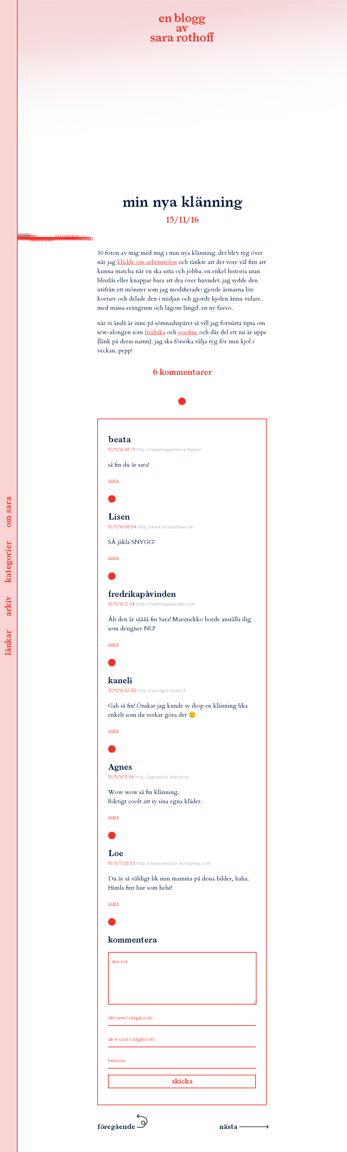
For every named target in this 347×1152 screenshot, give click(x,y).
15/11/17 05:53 (122, 863)
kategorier (8, 562)
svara (113, 480)
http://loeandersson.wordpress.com (173, 863)
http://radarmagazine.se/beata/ (169, 449)
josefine (188, 332)
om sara (8, 512)
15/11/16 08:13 (122, 449)
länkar (8, 642)
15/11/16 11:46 (121, 777)
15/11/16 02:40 (122, 690)
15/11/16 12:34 (122, 604)
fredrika (155, 332)
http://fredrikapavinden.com (165, 604)
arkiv (8, 606)
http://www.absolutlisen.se (165, 526)
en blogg (182, 28)
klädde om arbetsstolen (147, 262)
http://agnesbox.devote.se (162, 777)
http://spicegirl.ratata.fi (161, 690)
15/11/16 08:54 (122, 526)
